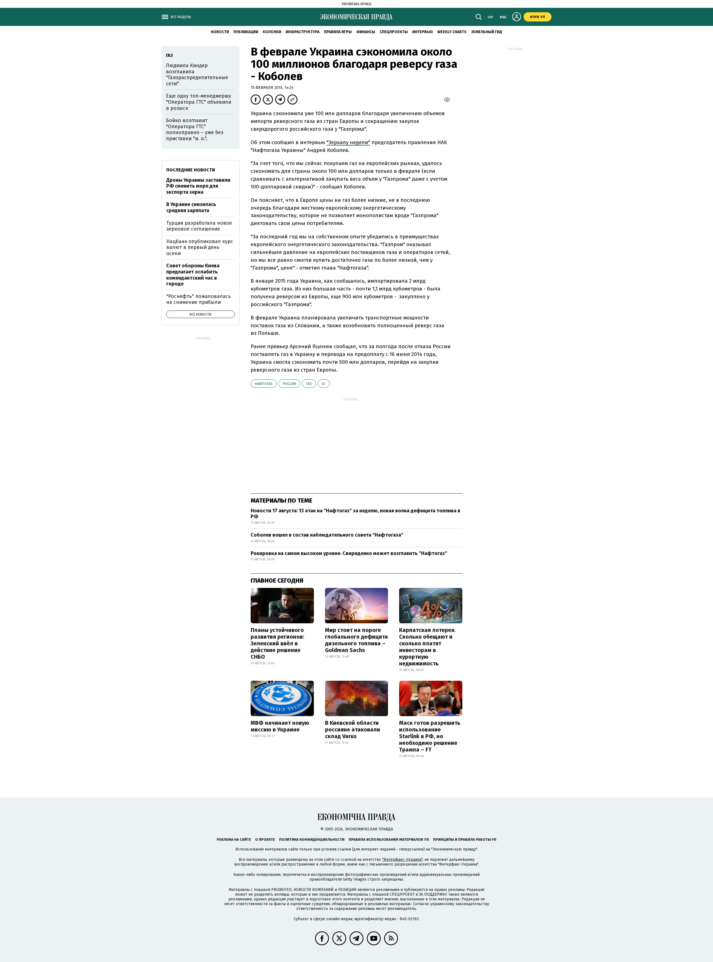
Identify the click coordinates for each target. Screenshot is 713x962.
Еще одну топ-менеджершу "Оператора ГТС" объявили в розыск (198, 102)
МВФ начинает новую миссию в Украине (280, 726)
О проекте (265, 839)
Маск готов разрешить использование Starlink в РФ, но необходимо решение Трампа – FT (429, 736)
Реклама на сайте (234, 839)
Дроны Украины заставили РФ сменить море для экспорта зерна (198, 186)
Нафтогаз (263, 384)
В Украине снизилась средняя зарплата (191, 207)
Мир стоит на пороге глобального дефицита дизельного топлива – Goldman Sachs (356, 640)
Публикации (245, 32)
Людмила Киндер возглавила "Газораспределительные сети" (197, 74)
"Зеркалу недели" (348, 142)
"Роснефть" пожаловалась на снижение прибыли (198, 299)
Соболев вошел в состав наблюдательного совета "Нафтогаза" (327, 535)
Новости (220, 32)
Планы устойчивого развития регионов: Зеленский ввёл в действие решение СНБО (277, 643)
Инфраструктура (302, 32)
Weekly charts (452, 32)
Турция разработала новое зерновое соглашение (199, 226)
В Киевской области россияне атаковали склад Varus (352, 729)
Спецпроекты (394, 32)
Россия (289, 384)
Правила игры (338, 32)
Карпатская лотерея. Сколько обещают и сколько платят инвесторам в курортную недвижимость (427, 647)
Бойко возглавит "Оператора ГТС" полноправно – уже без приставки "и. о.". (194, 129)
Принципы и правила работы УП (464, 839)
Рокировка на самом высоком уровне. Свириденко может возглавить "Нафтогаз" (349, 553)
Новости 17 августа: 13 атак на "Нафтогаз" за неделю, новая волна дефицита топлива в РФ (355, 514)
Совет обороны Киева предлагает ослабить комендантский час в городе (192, 275)
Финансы (365, 32)
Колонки (272, 32)
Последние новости (190, 170)
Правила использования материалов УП (389, 839)
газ (309, 384)
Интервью (422, 32)
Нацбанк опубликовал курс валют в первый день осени (199, 247)
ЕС (324, 384)
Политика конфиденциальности (312, 839)
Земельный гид (486, 32)
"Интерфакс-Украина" (402, 859)
